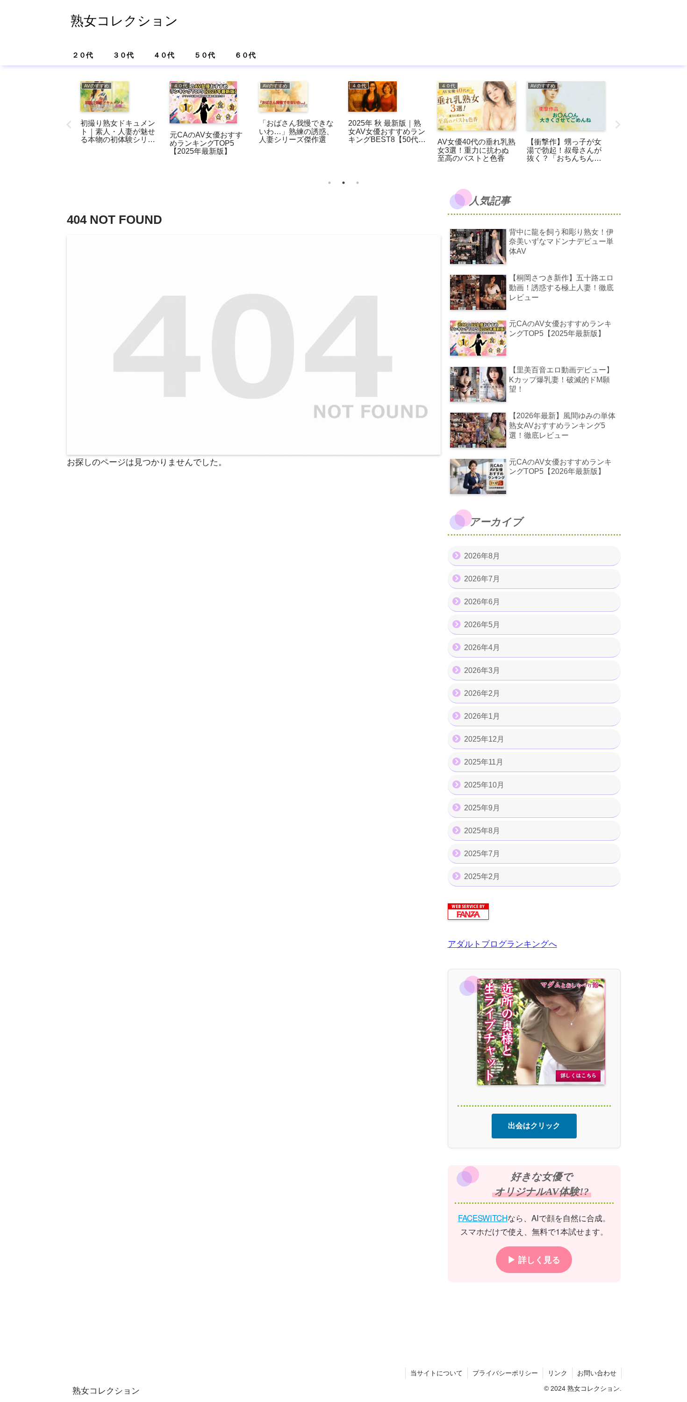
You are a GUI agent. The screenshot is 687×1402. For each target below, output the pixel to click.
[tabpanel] (120, 123)
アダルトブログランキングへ (502, 944)
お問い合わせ (596, 1373)
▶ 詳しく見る (534, 1259)
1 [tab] (329, 182)
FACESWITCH (483, 1217)
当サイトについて (436, 1373)
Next (618, 124)
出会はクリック (534, 1125)
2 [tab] (343, 182)
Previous (69, 124)
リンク (557, 1373)
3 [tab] (357, 182)
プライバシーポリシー (505, 1373)
